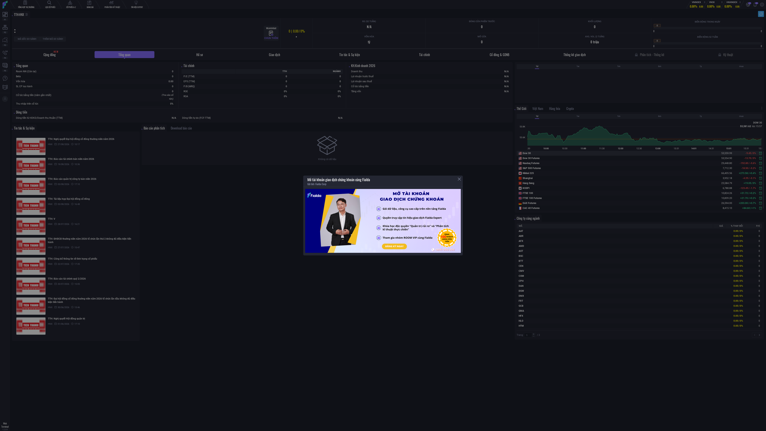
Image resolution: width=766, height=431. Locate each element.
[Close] (459, 179)
